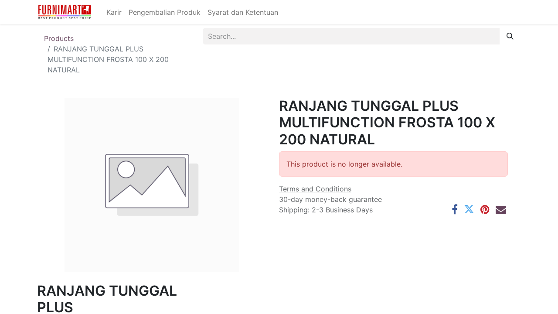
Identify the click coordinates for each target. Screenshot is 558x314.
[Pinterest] (485, 209)
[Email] (501, 209)
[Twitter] (469, 209)
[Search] (510, 36)
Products (59, 38)
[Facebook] (455, 209)
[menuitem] (114, 12)
